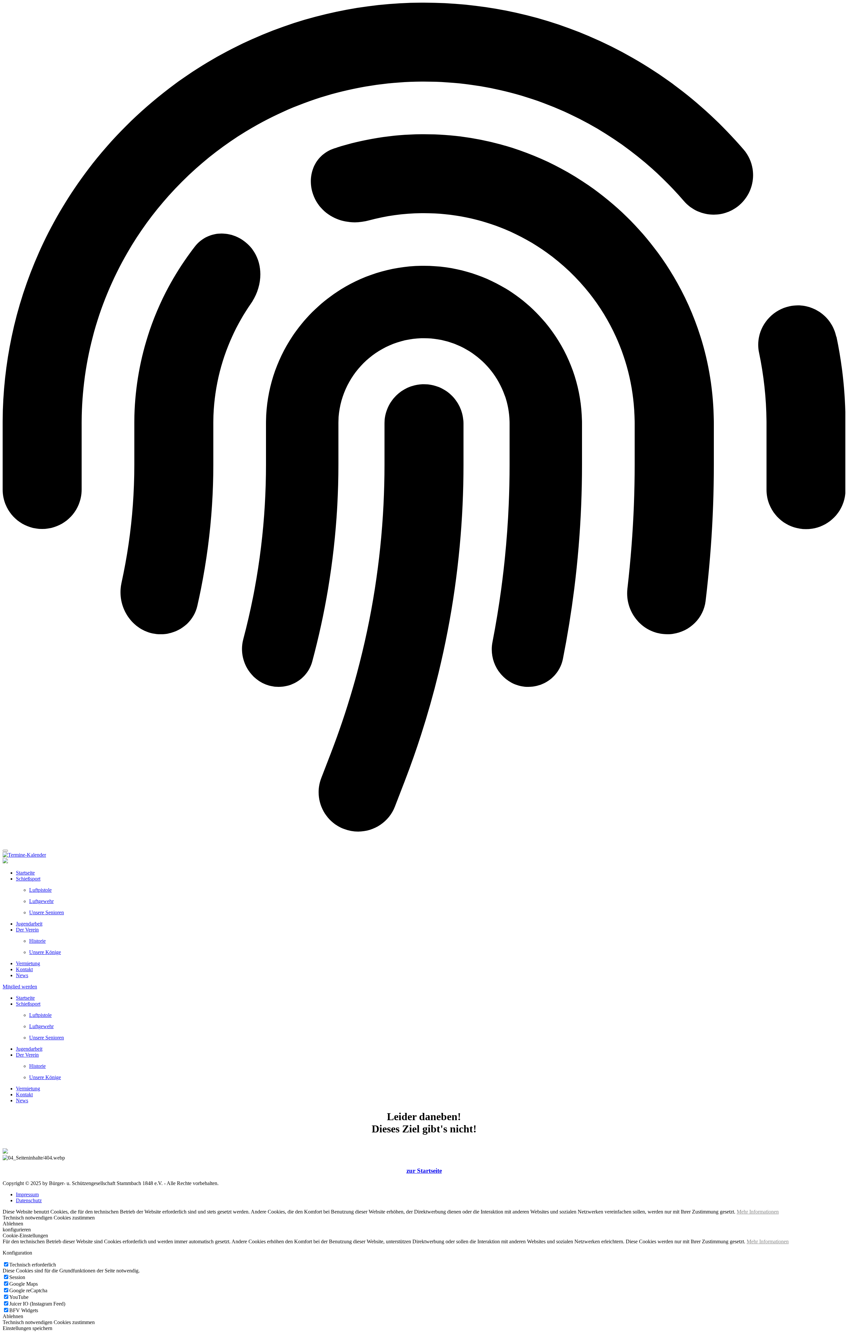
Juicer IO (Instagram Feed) (37, 1304)
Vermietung (28, 963)
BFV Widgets (23, 1310)
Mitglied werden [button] (20, 986)
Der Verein (27, 929)
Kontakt (24, 969)
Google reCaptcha (28, 1290)
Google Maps (23, 1284)
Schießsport (28, 878)
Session (17, 1277)
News (22, 975)
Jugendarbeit (29, 924)
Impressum (27, 1194)
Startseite (25, 873)
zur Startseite (424, 1170)
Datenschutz (29, 1200)
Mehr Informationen (758, 1212)
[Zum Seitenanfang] (5, 851)
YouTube (18, 1297)
